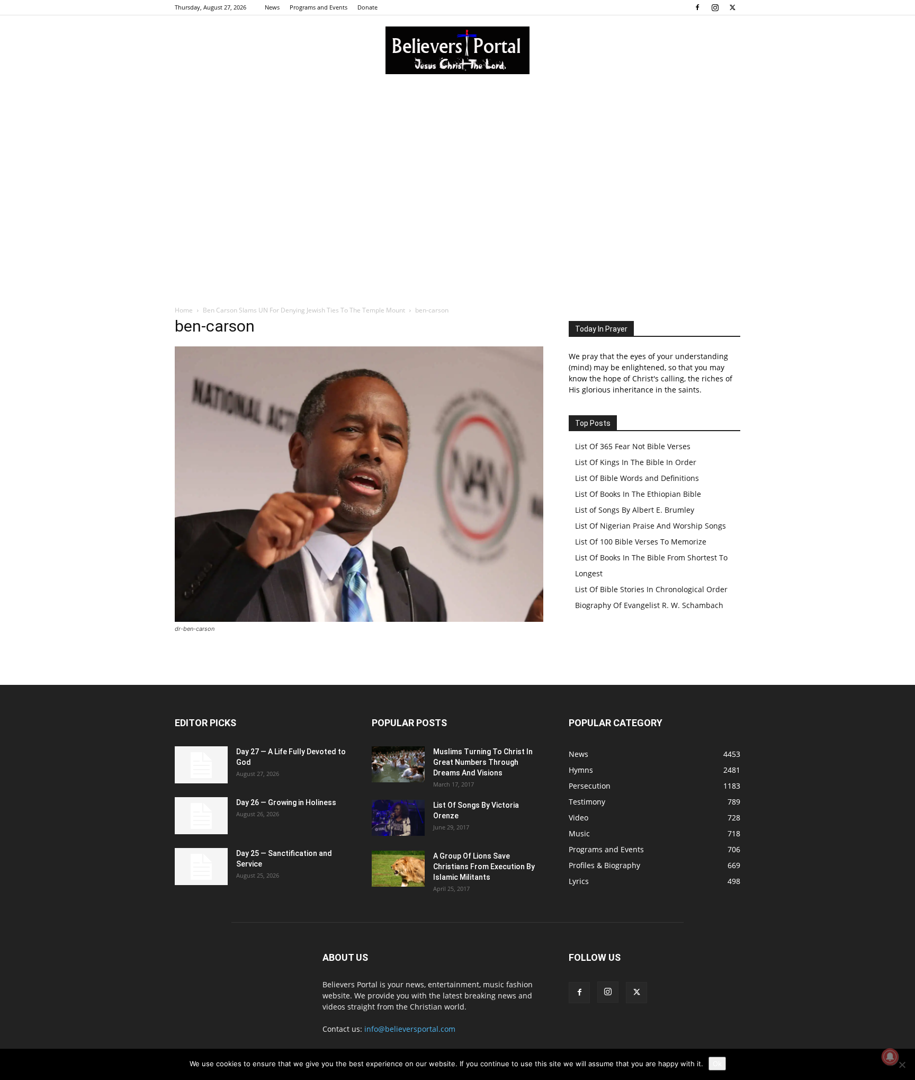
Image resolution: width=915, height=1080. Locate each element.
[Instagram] (715, 7)
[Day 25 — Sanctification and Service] (201, 866)
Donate (367, 7)
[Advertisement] (457, 164)
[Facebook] (697, 7)
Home (184, 310)
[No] (901, 1064)
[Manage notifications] (890, 1056)
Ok (717, 1063)
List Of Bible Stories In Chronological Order (651, 589)
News (272, 7)
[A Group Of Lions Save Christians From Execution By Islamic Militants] (398, 869)
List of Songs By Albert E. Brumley (634, 510)
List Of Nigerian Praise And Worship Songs (650, 526)
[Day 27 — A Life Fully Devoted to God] (201, 764)
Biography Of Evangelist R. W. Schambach (649, 605)
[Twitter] (732, 7)
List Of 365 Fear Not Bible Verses (632, 446)
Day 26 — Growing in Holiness (286, 802)
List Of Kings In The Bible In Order (635, 462)
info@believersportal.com (409, 1029)
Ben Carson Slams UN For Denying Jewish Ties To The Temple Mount (304, 310)
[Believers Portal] (457, 50)
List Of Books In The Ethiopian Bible (638, 494)
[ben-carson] (359, 618)
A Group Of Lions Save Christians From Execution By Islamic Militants (484, 866)
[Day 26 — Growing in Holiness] (201, 815)
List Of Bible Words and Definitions (637, 478)
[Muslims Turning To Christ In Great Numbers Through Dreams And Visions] (398, 764)
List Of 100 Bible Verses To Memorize (640, 542)
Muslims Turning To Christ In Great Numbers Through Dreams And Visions (483, 762)
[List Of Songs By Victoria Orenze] (398, 818)
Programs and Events (318, 7)
